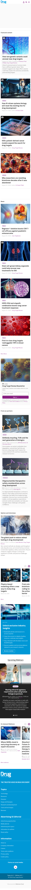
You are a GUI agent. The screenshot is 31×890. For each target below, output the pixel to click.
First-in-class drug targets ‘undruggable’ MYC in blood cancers (12, 343)
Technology (4, 793)
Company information (7, 845)
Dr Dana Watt (19, 110)
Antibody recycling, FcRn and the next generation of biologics (15, 438)
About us (3, 843)
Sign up (15, 397)
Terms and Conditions (14, 401)
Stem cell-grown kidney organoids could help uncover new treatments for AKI (15, 268)
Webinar (5, 478)
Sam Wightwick (16, 236)
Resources (4, 796)
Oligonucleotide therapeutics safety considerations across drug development (13, 483)
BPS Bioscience (22, 442)
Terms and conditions (7, 851)
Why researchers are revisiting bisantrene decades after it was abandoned (14, 180)
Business (3, 810)
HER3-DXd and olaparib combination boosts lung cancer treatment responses (14, 305)
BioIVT (21, 698)
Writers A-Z (18, 875)
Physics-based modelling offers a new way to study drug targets (10, 587)
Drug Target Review (12, 63)
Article (4, 100)
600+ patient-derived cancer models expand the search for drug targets (13, 143)
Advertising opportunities (8, 821)
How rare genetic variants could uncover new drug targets (14, 57)
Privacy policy (5, 854)
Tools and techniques (7, 807)
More (2, 599)
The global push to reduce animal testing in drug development (14, 538)
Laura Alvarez (19, 542)
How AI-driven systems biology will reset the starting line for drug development (14, 105)
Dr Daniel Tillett (20, 185)
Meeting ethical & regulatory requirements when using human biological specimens (15, 691)
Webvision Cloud (20, 884)
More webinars (5, 762)
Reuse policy (4, 832)
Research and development (9, 805)
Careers (3, 848)
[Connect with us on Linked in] (15, 867)
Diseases (3, 799)
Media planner (5, 824)
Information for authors (7, 829)
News (4, 226)
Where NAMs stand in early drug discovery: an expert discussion (10, 744)
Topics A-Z (10, 875)
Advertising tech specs (7, 826)
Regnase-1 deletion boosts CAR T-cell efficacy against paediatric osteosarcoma (15, 231)
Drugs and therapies (7, 802)
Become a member (9, 651)
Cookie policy (5, 857)
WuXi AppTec (17, 489)
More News (4, 353)
